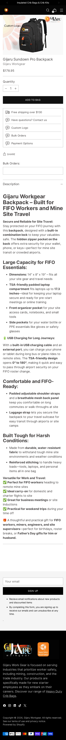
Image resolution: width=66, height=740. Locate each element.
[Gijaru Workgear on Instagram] (10, 706)
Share (11, 154)
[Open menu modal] (61, 10)
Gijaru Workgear (14, 64)
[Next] (58, 2)
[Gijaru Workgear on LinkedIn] (15, 706)
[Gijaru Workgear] (10, 10)
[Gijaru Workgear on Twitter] (25, 706)
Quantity (9, 81)
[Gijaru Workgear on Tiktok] (20, 706)
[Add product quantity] (15, 88)
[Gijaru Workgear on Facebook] (5, 706)
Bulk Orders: (11, 163)
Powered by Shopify (14, 724)
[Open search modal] (47, 10)
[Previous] (7, 2)
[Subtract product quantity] (6, 88)
